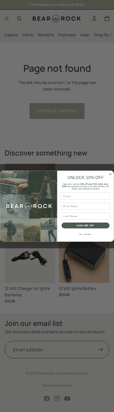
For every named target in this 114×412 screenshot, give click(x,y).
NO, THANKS (85, 234)
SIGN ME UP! (85, 225)
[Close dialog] (110, 174)
